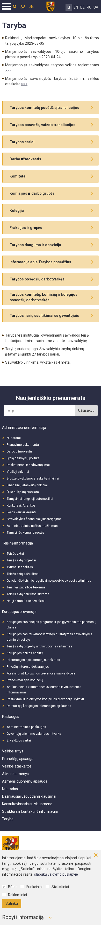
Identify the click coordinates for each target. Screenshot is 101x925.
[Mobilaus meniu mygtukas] (6, 6)
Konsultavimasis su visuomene (27, 804)
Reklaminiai (17, 895)
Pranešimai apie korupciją (25, 680)
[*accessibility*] (23, 6)
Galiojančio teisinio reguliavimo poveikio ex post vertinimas (49, 580)
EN (76, 7)
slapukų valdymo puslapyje (56, 874)
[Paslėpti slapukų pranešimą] (96, 855)
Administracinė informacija (24, 427)
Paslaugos (10, 716)
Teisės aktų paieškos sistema (28, 594)
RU (89, 7)
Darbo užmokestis (20, 451)
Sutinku (11, 903)
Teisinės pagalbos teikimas (26, 587)
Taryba (7, 819)
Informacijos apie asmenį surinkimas (33, 660)
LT (69, 7)
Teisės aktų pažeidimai (23, 574)
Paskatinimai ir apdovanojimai (28, 465)
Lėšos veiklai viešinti (21, 512)
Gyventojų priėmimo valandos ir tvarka (34, 734)
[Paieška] (15, 6)
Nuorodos (10, 789)
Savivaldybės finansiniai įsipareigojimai (34, 519)
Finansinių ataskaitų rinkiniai (27, 485)
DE (82, 7)
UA (95, 7)
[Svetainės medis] (31, 7)
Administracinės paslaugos (26, 727)
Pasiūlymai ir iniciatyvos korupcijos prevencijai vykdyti (45, 699)
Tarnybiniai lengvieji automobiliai (30, 499)
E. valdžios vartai (19, 740)
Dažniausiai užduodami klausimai (29, 796)
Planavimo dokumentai (23, 445)
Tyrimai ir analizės (20, 567)
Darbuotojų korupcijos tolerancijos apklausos (39, 706)
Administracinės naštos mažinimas (32, 526)
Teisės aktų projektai (21, 560)
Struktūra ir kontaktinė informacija (30, 811)
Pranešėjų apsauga (17, 759)
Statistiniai (60, 887)
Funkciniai (34, 887)
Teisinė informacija (17, 543)
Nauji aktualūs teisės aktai (26, 601)
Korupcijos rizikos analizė (25, 653)
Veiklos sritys (12, 751)
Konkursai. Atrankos (21, 505)
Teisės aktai (15, 553)
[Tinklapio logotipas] (50, 5)
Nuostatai (14, 438)
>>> (8, 70)
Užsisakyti (86, 410)
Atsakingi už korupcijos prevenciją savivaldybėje (41, 673)
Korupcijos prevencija (19, 611)
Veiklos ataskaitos (17, 766)
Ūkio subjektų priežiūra (23, 492)
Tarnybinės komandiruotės (25, 532)
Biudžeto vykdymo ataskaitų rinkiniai (33, 478)
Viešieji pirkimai (18, 472)
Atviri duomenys (15, 774)
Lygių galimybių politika (23, 458)
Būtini (12, 887)
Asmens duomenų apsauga (24, 781)
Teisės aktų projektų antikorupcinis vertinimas (39, 646)
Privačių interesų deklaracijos (28, 666)
